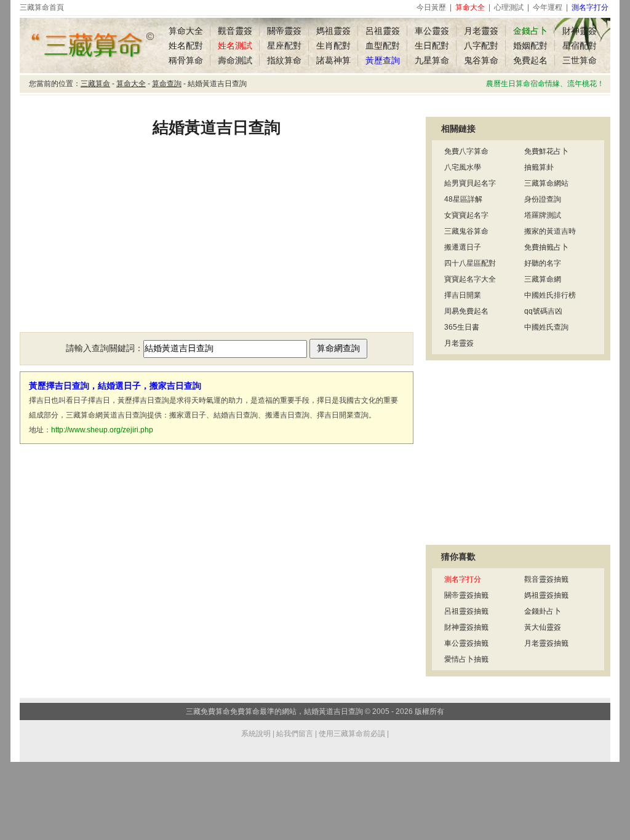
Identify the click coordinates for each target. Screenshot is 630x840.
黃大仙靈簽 (542, 627)
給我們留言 (294, 733)
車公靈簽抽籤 (466, 643)
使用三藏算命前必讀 (352, 733)
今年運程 (547, 7)
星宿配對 (579, 45)
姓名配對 (186, 45)
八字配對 (481, 45)
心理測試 (509, 7)
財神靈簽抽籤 (466, 627)
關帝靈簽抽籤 (466, 595)
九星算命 (432, 60)
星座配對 (284, 45)
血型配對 (382, 45)
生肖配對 (333, 45)
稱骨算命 (186, 60)
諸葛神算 (333, 60)
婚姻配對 (530, 45)
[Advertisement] (216, 243)
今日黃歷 (431, 7)
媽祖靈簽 (333, 31)
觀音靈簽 (235, 31)
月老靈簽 (481, 31)
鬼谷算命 (481, 60)
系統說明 (256, 733)
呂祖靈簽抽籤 (466, 611)
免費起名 (530, 60)
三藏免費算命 (208, 711)
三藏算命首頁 (42, 7)
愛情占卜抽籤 (466, 659)
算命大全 (186, 31)
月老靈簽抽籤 (546, 643)
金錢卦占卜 (542, 611)
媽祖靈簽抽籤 (546, 595)
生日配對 (432, 45)
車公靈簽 (432, 31)
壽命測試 (235, 60)
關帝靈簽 (284, 31)
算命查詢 (166, 83)
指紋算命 (284, 60)
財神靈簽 (579, 31)
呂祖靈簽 (382, 31)
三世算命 (579, 60)
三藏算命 (95, 83)
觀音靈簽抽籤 (546, 579)
